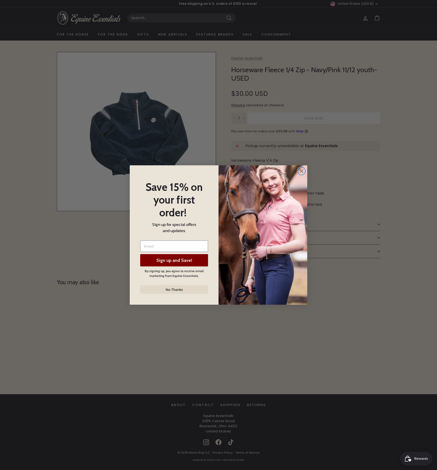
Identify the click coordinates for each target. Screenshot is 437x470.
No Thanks (174, 289)
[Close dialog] (301, 171)
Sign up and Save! (174, 260)
